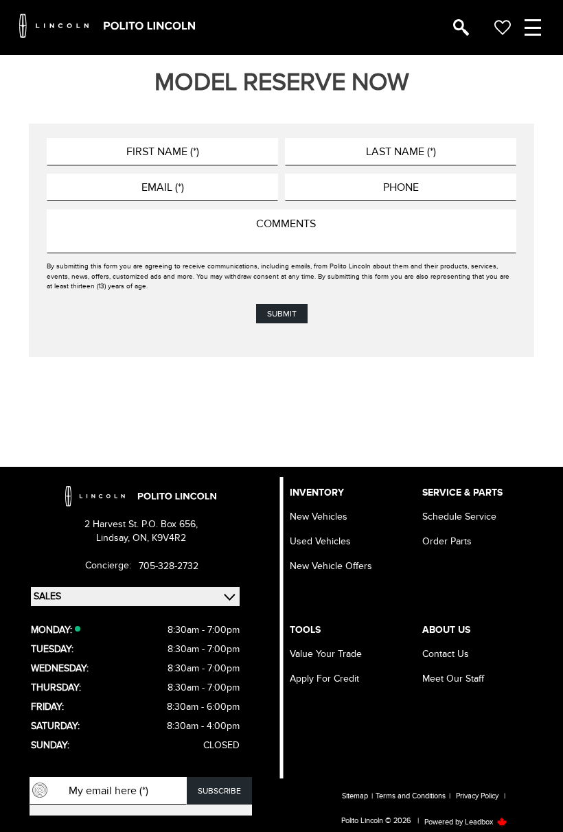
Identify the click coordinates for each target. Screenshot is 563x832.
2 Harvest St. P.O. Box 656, (141, 524)
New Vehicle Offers (331, 566)
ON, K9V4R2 (159, 538)
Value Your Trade (326, 654)
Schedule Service (459, 516)
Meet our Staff (453, 678)
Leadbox (480, 822)
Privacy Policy (477, 795)
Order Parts (447, 541)
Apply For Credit (324, 678)
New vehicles (318, 516)
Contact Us (445, 654)
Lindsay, (114, 538)
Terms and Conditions (411, 795)
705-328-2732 (168, 566)
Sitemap (355, 795)
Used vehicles (320, 541)
